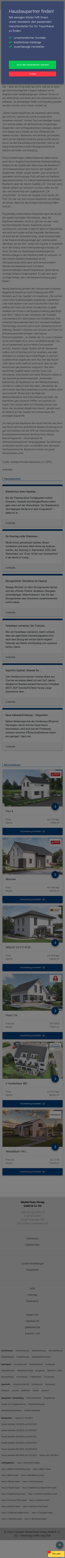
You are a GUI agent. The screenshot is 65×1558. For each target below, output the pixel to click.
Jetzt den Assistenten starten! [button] (32, 64)
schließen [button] (32, 74)
